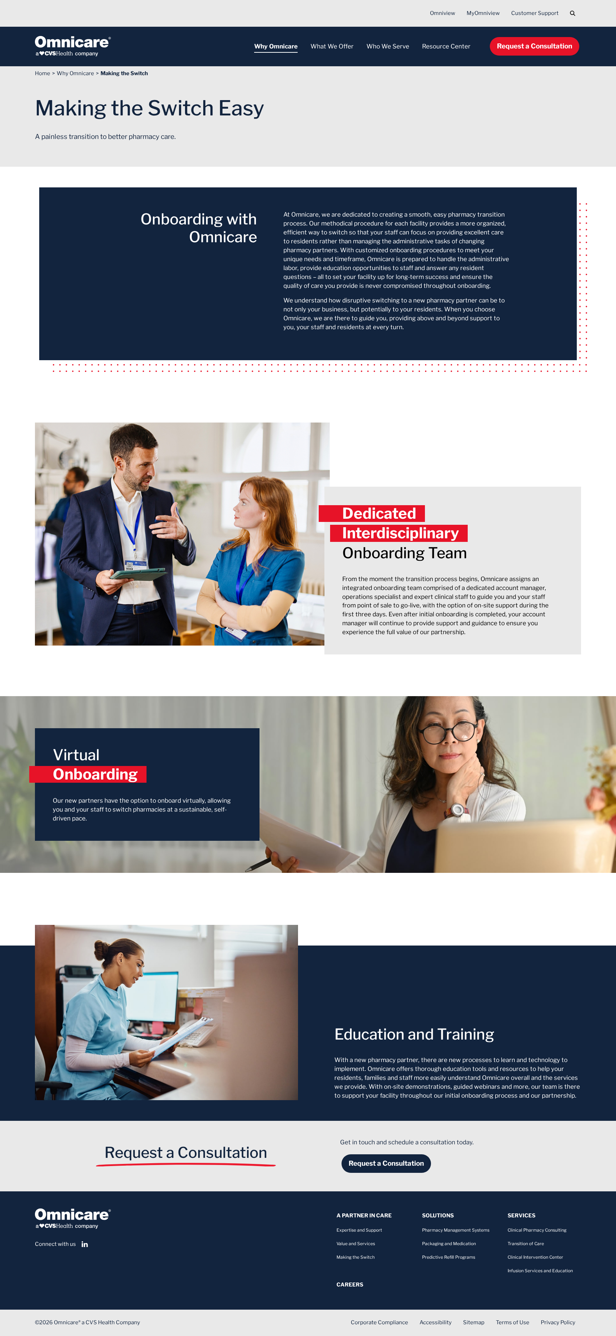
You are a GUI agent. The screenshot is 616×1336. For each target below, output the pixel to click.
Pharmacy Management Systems (455, 1230)
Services (521, 1215)
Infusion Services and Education (540, 1270)
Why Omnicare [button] (276, 46)
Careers (350, 1284)
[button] (573, 13)
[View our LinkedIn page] (85, 1244)
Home (42, 73)
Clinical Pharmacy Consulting (537, 1230)
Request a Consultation (534, 46)
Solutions (438, 1215)
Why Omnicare (75, 73)
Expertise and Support (359, 1230)
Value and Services (356, 1243)
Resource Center (446, 46)
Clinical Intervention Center (535, 1257)
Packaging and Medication (449, 1243)
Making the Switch (124, 73)
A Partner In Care (364, 1215)
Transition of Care (526, 1243)
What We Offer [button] (332, 46)
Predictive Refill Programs (448, 1257)
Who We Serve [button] (387, 46)
